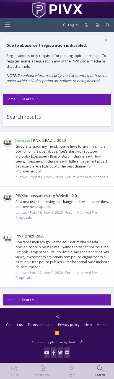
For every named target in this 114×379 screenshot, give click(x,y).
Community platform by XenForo (57, 342)
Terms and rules (40, 324)
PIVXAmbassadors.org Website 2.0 (46, 195)
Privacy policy (68, 324)
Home (102, 324)
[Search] (108, 25)
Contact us (14, 324)
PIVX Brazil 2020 (30, 236)
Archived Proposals (92, 177)
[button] (7, 25)
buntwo (21, 177)
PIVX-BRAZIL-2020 (41, 140)
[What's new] (97, 25)
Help (88, 324)
